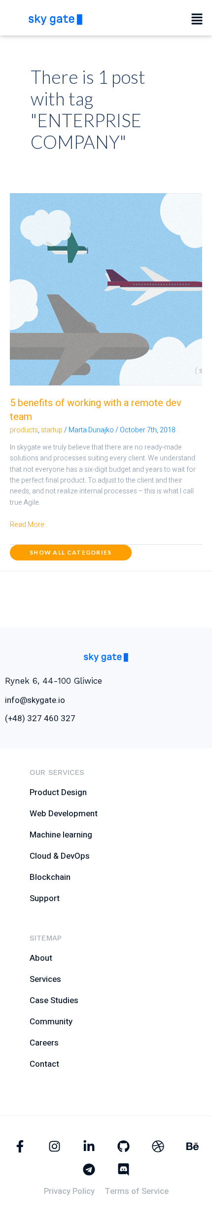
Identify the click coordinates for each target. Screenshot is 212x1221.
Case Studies (54, 1000)
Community (51, 1021)
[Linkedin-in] (89, 1146)
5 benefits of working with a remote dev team (95, 410)
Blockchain (50, 877)
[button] (197, 20)
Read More (27, 525)
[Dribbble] (158, 1146)
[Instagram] (54, 1146)
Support (45, 898)
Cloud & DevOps (60, 856)
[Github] (123, 1146)
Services (45, 979)
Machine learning (61, 835)
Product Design (58, 792)
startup (52, 430)
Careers (44, 1043)
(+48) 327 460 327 (40, 718)
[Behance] (192, 1146)
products (24, 430)
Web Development (64, 813)
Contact (44, 1064)
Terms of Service (137, 1191)
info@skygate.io (35, 700)
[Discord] (123, 1169)
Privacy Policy (69, 1191)
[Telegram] (89, 1169)
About (41, 958)
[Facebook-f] (20, 1146)
